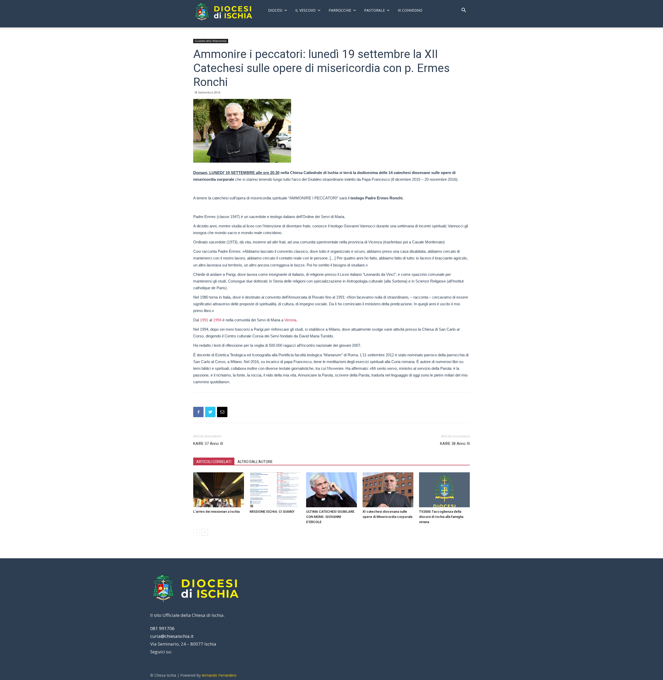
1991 (204, 320)
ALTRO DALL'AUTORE (255, 462)
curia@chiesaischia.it (171, 636)
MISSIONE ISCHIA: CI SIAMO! (272, 511)
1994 (217, 320)
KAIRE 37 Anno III (208, 443)
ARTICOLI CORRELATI (213, 462)
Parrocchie (340, 10)
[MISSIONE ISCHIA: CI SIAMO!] (275, 489)
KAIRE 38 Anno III (455, 443)
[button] (463, 10)
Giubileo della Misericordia (211, 41)
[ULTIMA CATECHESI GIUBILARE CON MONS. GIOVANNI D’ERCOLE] (331, 489)
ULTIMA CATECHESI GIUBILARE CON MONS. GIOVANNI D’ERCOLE (330, 517)
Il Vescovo (305, 10)
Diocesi (275, 10)
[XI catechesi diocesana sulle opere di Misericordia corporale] (388, 489)
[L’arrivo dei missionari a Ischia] (218, 489)
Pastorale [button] (374, 10)
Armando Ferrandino (219, 675)
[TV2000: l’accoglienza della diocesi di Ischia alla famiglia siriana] (444, 489)
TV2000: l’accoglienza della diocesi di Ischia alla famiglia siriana (441, 517)
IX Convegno (410, 10)
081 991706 (162, 628)
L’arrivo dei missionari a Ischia (216, 511)
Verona (290, 320)
